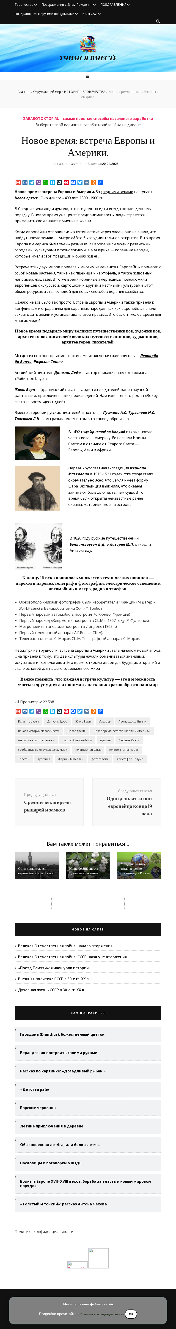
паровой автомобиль (77, 740)
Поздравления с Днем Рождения (66, 4)
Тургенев (44, 759)
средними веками (117, 191)
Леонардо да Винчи (132, 721)
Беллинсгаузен (28, 721)
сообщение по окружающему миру (42, 750)
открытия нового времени (36, 740)
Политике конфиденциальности (102, 1314)
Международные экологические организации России (136, 868)
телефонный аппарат (123, 750)
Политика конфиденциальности (44, 1231)
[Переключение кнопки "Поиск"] (158, 21)
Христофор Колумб (130, 759)
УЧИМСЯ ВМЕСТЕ (88, 58)
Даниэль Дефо (57, 721)
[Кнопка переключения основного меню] (88, 76)
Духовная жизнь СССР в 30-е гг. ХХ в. (51, 989)
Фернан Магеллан (70, 759)
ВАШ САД (89, 13)
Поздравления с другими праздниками (44, 13)
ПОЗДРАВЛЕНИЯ (113, 4)
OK (131, 1314)
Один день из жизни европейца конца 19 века (35, 871)
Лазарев (104, 721)
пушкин (105, 740)
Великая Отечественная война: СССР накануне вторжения (72, 956)
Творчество (24, 4)
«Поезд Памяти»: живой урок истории (53, 967)
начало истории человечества (39, 731)
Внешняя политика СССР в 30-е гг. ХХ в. (54, 978)
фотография (100, 759)
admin (76, 163)
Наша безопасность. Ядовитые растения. (84, 871)
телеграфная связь (88, 750)
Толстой (23, 759)
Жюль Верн (83, 721)
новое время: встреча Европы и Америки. (122, 731)
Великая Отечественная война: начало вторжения (65, 945)
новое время (76, 731)
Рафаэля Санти (129, 740)
